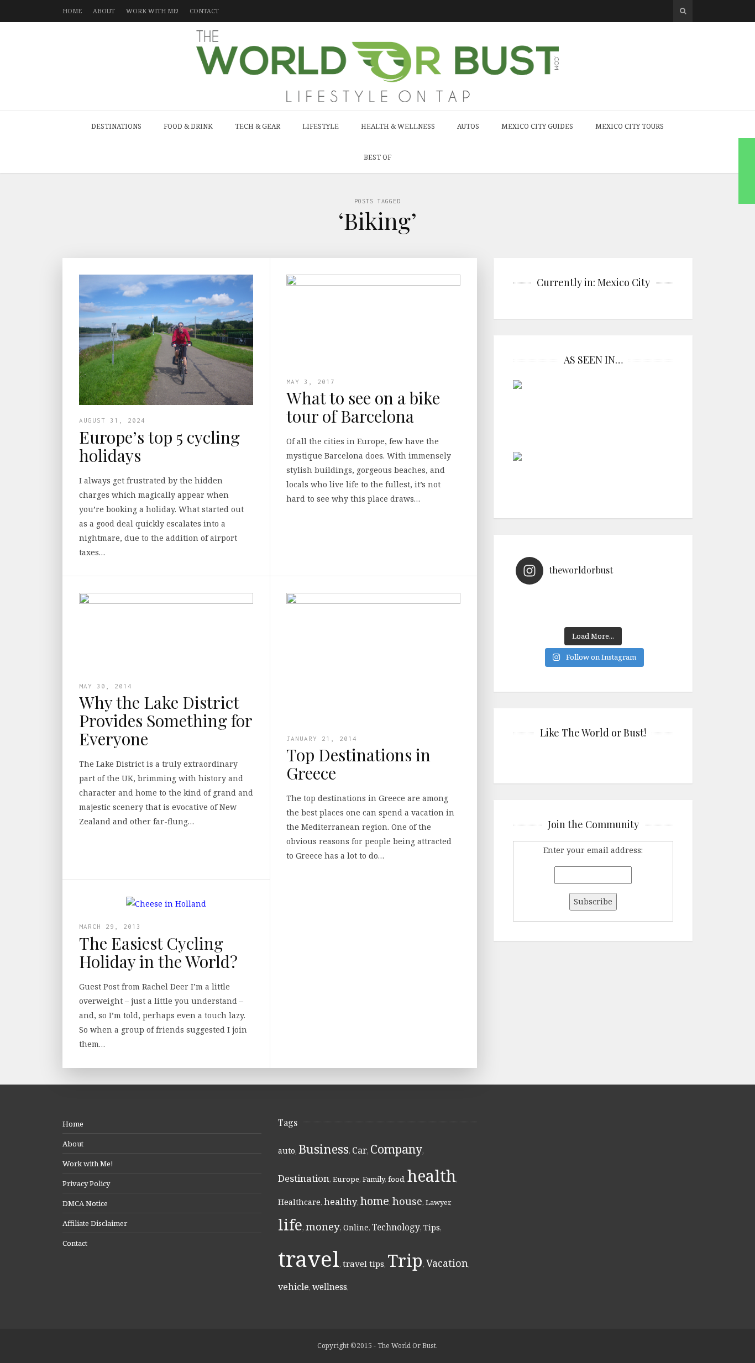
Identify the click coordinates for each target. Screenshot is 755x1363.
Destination (303, 1178)
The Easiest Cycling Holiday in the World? (158, 952)
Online (356, 1227)
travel (308, 1258)
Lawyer (438, 1202)
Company (396, 1149)
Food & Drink (188, 126)
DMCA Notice (85, 1203)
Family (374, 1179)
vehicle (293, 1287)
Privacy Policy (86, 1183)
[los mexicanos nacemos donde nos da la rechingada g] (632, 614)
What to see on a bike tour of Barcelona (363, 407)
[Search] (683, 11)
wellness (329, 1286)
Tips (431, 1227)
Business (323, 1149)
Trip (405, 1260)
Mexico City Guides (537, 126)
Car (359, 1150)
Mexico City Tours (629, 126)
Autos (468, 126)
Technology (396, 1227)
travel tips (363, 1263)
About (104, 11)
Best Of (377, 157)
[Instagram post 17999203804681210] (554, 600)
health (431, 1175)
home (374, 1200)
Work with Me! (152, 11)
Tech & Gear (257, 126)
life (290, 1224)
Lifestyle (320, 126)
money (323, 1226)
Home (72, 11)
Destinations (116, 126)
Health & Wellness (398, 126)
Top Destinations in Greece (358, 764)
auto (286, 1150)
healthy (340, 1202)
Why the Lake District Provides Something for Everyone (165, 720)
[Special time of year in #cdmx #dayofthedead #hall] (554, 614)
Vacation (447, 1263)
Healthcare (299, 1202)
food (396, 1179)
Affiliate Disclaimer (94, 1223)
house (407, 1201)
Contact (204, 11)
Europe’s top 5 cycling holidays (159, 446)
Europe (346, 1179)
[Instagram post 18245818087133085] (632, 600)
